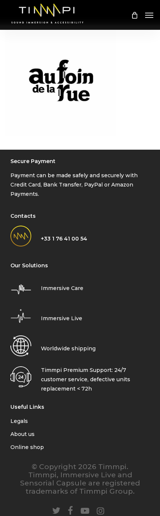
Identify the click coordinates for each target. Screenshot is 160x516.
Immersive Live (61, 318)
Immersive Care (62, 288)
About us (22, 434)
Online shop (27, 447)
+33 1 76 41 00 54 (64, 238)
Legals (19, 421)
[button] (149, 15)
